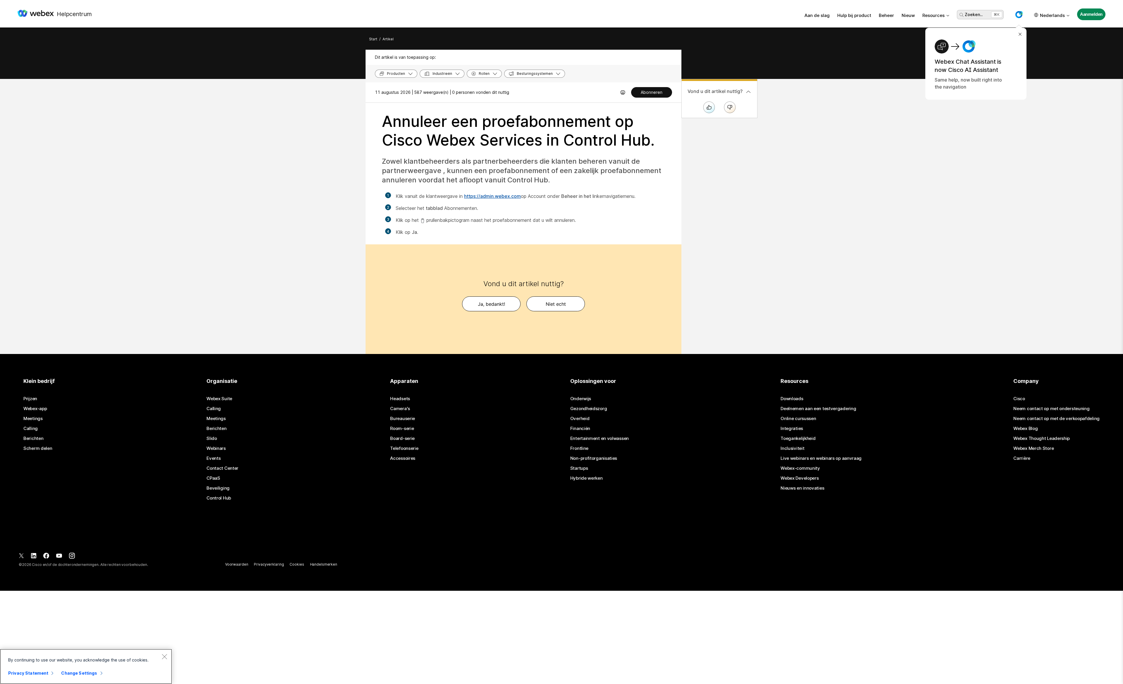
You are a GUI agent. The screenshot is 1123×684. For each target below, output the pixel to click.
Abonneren (651, 92)
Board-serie (402, 438)
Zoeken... (974, 14)
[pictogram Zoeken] (962, 15)
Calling (30, 428)
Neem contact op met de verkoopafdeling (1056, 419)
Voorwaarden (236, 564)
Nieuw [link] (908, 15)
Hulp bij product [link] (854, 15)
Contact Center (222, 468)
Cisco (1019, 399)
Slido (211, 438)
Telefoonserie (404, 448)
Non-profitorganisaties (593, 458)
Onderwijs (580, 399)
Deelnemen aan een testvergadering (818, 409)
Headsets (400, 399)
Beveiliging (218, 488)
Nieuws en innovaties (802, 488)
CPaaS (213, 478)
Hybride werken (586, 478)
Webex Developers (800, 478)
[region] (86, 666)
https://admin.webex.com (492, 196)
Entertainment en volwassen (599, 438)
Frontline (579, 448)
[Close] (164, 656)
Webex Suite (219, 399)
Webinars (216, 448)
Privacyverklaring (269, 564)
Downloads (792, 399)
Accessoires (402, 458)
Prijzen (30, 399)
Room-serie (402, 428)
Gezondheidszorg (588, 409)
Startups (579, 468)
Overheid (580, 419)
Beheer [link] (886, 15)
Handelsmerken (323, 564)
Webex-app (35, 409)
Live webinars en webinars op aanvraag (821, 458)
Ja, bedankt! (491, 304)
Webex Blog (1025, 428)
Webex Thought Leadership (1041, 438)
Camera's (400, 409)
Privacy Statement (28, 673)
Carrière (1021, 458)
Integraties (792, 428)
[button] (1018, 14)
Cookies (297, 564)
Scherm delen (37, 448)
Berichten (33, 438)
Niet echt (556, 304)
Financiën (580, 428)
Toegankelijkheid (798, 438)
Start (373, 39)
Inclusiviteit (792, 448)
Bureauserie (402, 419)
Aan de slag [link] (817, 15)
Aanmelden (1091, 14)
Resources (933, 15)
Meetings (33, 419)
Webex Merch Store (1033, 448)
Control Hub (218, 498)
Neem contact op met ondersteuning (1051, 409)
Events (213, 458)
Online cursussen (798, 419)
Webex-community (800, 468)
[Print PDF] (623, 92)
